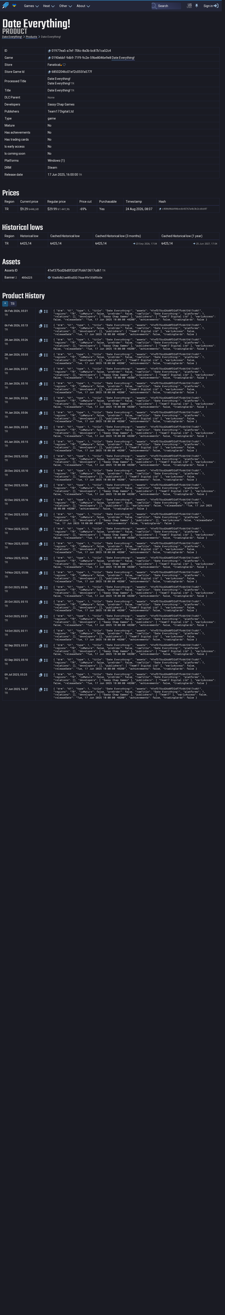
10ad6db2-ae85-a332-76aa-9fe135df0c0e (76, 277)
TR (13, 304)
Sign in (208, 6)
